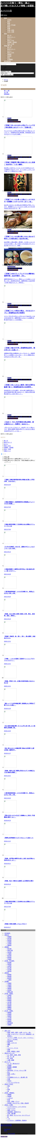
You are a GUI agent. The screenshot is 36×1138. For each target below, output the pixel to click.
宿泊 (8, 57)
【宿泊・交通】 (8, 1105)
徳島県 (9, 1005)
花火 (8, 1075)
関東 (8, 23)
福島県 (9, 945)
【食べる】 (7, 1030)
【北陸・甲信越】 (9, 961)
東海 (8, 26)
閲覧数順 (6, 94)
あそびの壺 (6, 11)
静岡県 (9, 974)
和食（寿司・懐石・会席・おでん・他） (19, 1032)
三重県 (9, 980)
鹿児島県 (10, 1023)
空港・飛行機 (11, 1113)
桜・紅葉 (10, 1058)
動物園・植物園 (12, 1067)
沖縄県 (9, 1024)
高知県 (9, 1009)
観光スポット (11, 37)
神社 (8, 1086)
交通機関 (10, 59)
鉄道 (8, 1099)
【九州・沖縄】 (8, 1011)
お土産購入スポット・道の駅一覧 (17, 1077)
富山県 (9, 967)
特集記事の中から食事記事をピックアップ (16, 458)
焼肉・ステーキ (12, 1043)
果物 (8, 1049)
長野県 (9, 964)
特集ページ (7, 451)
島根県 (9, 1000)
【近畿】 (6, 981)
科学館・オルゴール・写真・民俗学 (18, 1103)
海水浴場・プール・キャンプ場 (16, 1070)
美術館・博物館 (12, 42)
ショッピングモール (13, 1082)
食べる (9, 35)
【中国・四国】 (8, 993)
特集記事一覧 (8, 45)
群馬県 (9, 957)
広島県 (9, 995)
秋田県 (9, 940)
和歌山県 (10, 992)
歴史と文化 (10, 40)
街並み (9, 1080)
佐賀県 (9, 1014)
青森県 (9, 936)
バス (8, 1118)
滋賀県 (9, 988)
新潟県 (9, 962)
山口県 (9, 1002)
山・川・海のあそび (13, 1063)
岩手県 (9, 938)
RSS (5, 1130)
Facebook (7, 1129)
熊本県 (9, 1019)
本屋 (8, 1079)
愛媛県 (9, 1007)
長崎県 (9, 1016)
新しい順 (6, 90)
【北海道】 (7, 933)
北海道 (9, 20)
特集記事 (6, 457)
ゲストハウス (11, 1108)
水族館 (9, 1065)
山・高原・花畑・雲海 (14, 1055)
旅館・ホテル (11, 1110)
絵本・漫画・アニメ (13, 1101)
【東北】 (6, 935)
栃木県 (9, 955)
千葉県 (9, 954)
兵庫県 (9, 986)
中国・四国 (10, 30)
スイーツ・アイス (12, 1048)
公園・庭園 (10, 1060)
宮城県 (9, 942)
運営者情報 (7, 61)
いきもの (10, 1098)
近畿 (8, 28)
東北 (8, 21)
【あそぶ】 (7, 1062)
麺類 (8, 1044)
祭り (8, 1072)
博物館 (9, 54)
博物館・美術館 (8, 447)
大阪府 (9, 985)
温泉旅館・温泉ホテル (14, 1112)
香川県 (9, 1004)
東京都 (9, 948)
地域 (5, 18)
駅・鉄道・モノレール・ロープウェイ (18, 1115)
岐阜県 (9, 978)
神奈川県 (10, 950)
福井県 (9, 971)
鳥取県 (9, 998)
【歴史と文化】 (8, 1084)
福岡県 (9, 1012)
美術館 (9, 56)
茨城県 (9, 959)
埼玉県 (9, 952)
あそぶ (9, 39)
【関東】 (6, 947)
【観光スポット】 (9, 1053)
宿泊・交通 (10, 44)
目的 (5, 33)
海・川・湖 (10, 1056)
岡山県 (9, 997)
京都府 (9, 983)
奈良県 (9, 990)
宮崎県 (9, 1021)
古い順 (6, 92)
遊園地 (9, 1068)
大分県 (9, 1017)
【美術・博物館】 (9, 1093)
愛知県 (9, 976)
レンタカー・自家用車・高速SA (17, 1120)
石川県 (9, 969)
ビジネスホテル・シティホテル (16, 1106)
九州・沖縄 (10, 32)
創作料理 (10, 1041)
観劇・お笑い (11, 1074)
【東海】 (6, 973)
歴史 (8, 1089)
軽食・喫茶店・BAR (13, 1051)
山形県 (9, 943)
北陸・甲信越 (11, 25)
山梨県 (9, 966)
